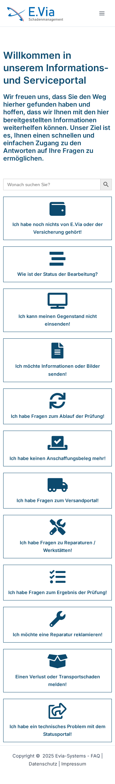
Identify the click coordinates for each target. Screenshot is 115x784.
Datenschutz (43, 764)
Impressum (73, 764)
